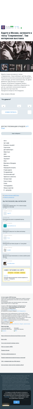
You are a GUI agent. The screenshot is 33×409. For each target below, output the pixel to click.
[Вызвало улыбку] (9, 104)
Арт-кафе (17, 26)
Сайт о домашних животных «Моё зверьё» (10, 361)
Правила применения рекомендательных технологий (13, 357)
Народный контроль (10, 168)
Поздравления (8, 172)
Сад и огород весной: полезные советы (10, 343)
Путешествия (8, 179)
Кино (5, 161)
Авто (5, 141)
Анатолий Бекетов (11, 225)
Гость (8, 238)
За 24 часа (10, 272)
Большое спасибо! (9, 145)
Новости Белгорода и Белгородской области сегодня (13, 335)
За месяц (22, 272)
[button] (4, 67)
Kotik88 (9, 250)
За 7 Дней (17, 272)
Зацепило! (7, 159)
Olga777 (9, 213)
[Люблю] (14, 104)
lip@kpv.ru (6, 319)
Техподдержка (8, 186)
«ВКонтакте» (16, 323)
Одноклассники (27, 323)
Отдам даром (8, 170)
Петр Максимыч (11, 263)
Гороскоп (6, 275)
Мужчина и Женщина (10, 163)
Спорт (5, 183)
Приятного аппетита (10, 177)
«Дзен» (12, 323)
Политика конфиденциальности (8, 354)
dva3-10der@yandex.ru (12, 309)
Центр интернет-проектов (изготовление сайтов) (12, 365)
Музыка (6, 165)
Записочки (7, 156)
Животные (7, 152)
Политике (6, 396)
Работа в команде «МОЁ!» (7, 346)
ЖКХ (5, 154)
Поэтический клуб (9, 174)
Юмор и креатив (8, 188)
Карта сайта (4, 339)
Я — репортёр (7, 190)
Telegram (21, 323)
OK (16, 402)
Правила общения (5, 350)
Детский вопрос (8, 150)
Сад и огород (8, 181)
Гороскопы (7, 147)
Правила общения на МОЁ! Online (11, 195)
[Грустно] (24, 104)
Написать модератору (9, 197)
